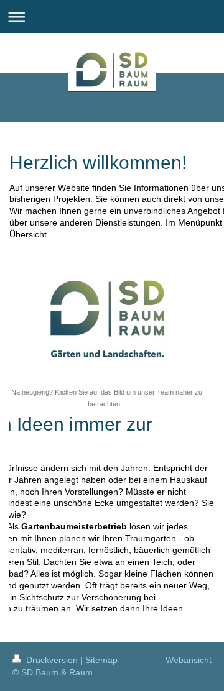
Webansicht (189, 660)
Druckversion (52, 660)
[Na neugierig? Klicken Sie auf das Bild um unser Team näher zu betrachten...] (106, 317)
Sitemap (101, 660)
